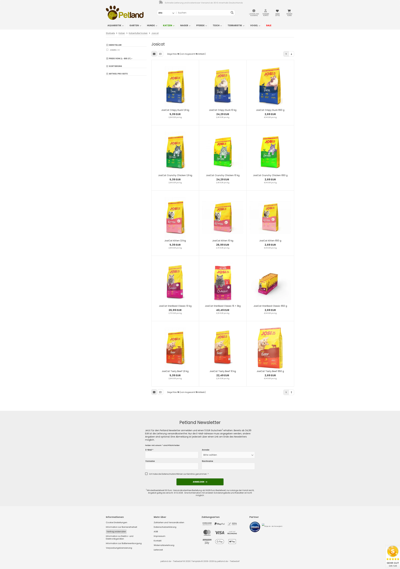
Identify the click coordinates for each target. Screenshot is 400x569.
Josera (115, 50)
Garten (134, 25)
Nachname (207, 461)
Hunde (151, 25)
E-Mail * (149, 450)
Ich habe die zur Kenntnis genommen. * (179, 474)
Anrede (205, 450)
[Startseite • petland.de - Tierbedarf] (125, 13)
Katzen (167, 25)
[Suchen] (232, 13)
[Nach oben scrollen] (291, 392)
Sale (268, 25)
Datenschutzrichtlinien (172, 474)
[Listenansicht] (160, 54)
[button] (166, 13)
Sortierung (115, 66)
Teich (216, 25)
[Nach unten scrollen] (291, 54)
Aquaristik (114, 25)
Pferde (200, 25)
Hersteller (115, 45)
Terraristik (235, 25)
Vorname (150, 461)
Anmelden (200, 482)
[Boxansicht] (154, 54)
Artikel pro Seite (118, 74)
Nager (184, 25)
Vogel (254, 25)
